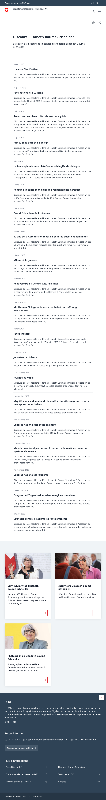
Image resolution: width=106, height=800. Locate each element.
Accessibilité (37, 796)
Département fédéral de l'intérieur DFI (30, 9)
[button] (101, 697)
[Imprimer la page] (93, 23)
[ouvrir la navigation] (99, 11)
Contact (62, 781)
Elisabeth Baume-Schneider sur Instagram (46, 739)
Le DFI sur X (14, 739)
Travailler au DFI (66, 774)
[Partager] (100, 23)
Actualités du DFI (14, 767)
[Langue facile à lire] (92, 3)
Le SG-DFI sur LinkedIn (84, 739)
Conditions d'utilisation (13, 796)
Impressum (27, 796)
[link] (53, 72)
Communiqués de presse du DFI (21, 774)
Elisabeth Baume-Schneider (71, 767)
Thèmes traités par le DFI (18, 781)
